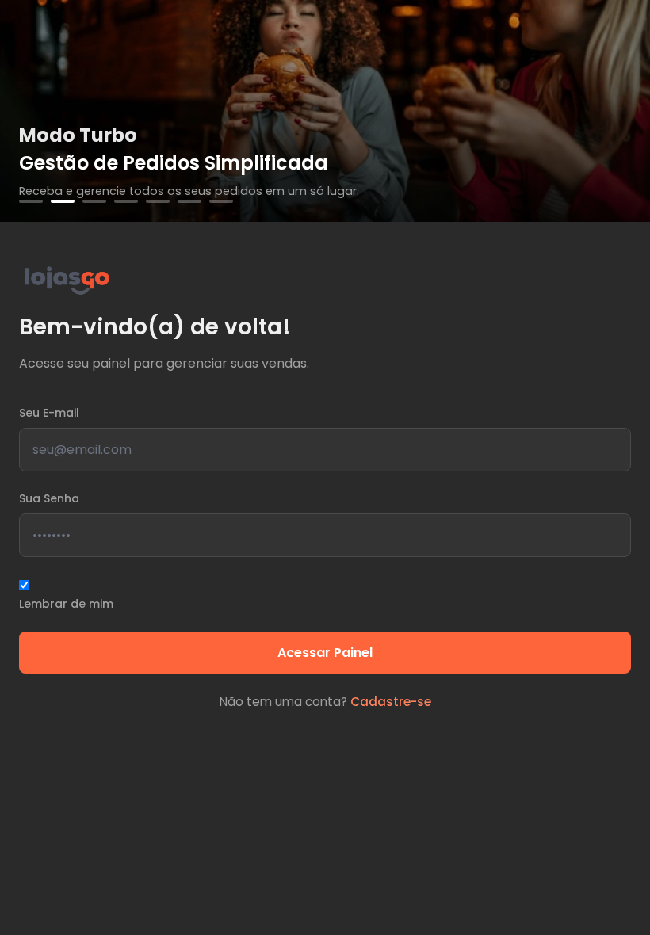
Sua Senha (49, 498)
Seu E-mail (49, 413)
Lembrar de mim (66, 604)
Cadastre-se (390, 701)
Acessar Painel (325, 652)
